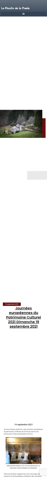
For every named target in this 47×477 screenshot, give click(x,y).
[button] (23, 13)
